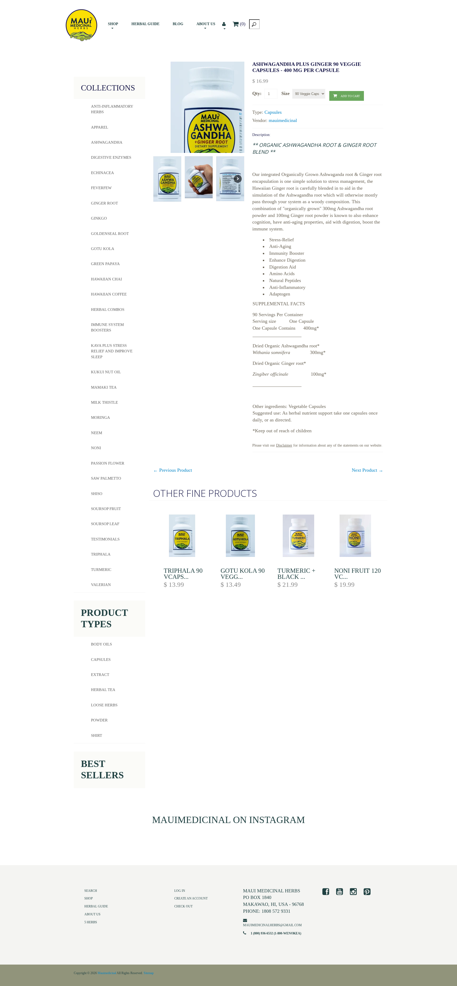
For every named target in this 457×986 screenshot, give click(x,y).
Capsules (273, 112)
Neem (96, 433)
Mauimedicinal (107, 973)
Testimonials (105, 539)
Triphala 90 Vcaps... (183, 573)
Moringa (100, 417)
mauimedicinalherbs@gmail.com (272, 925)
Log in (179, 891)
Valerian (101, 585)
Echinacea (102, 173)
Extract (100, 675)
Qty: (257, 93)
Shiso (96, 494)
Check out (183, 906)
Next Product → (367, 470)
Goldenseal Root (110, 233)
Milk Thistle (104, 402)
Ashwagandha (106, 142)
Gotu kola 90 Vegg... (243, 573)
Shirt (96, 735)
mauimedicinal (283, 120)
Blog (178, 24)
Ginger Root (104, 203)
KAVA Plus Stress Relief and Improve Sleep (111, 351)
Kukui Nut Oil (106, 372)
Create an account (191, 899)
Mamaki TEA (104, 387)
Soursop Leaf (105, 524)
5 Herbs (90, 922)
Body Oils (101, 644)
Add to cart (350, 96)
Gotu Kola (102, 249)
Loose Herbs (104, 705)
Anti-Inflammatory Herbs (112, 109)
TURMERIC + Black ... (296, 573)
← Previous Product (172, 470)
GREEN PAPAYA (105, 264)
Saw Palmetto (106, 478)
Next (238, 179)
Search (90, 891)
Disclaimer (284, 445)
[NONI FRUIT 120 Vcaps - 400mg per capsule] (358, 536)
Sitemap (149, 973)
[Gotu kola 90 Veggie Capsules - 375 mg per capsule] (245, 536)
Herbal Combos (107, 309)
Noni (96, 448)
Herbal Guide (145, 24)
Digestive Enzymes (111, 157)
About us (205, 24)
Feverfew (101, 188)
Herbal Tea (103, 690)
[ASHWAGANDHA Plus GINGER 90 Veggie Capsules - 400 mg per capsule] (209, 125)
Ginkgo (99, 218)
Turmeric (101, 569)
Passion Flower (107, 463)
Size (285, 93)
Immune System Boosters (107, 327)
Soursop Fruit (106, 509)
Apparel (99, 127)
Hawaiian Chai (106, 279)
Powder (99, 720)
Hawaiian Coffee (109, 294)
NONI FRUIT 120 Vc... (357, 573)
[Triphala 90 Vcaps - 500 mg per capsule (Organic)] (188, 536)
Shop (113, 24)
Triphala (101, 554)
